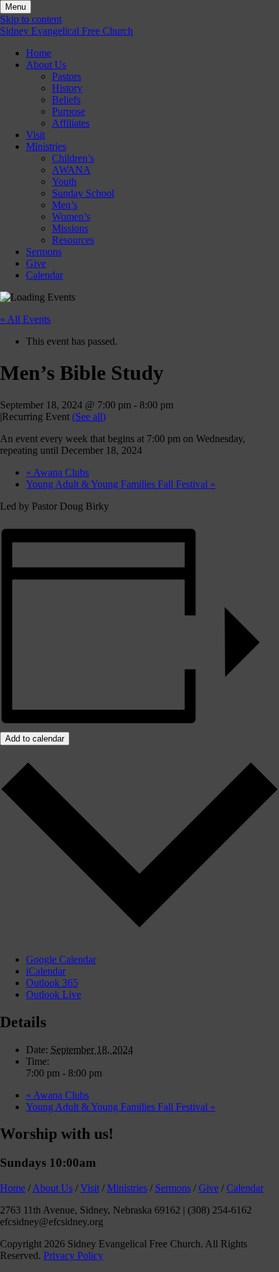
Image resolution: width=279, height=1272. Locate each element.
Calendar (44, 275)
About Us (46, 64)
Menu (15, 7)
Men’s (64, 204)
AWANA (71, 169)
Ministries (46, 146)
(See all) (89, 416)
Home (38, 52)
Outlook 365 (52, 982)
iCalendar (46, 971)
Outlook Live (53, 994)
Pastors (66, 76)
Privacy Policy (73, 1255)
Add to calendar (34, 738)
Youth (64, 181)
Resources (73, 239)
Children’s (73, 158)
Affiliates (71, 123)
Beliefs (66, 99)
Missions (70, 228)
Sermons (44, 251)
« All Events (25, 319)
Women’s (71, 216)
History (67, 88)
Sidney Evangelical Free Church (66, 30)
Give (36, 263)
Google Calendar (61, 959)
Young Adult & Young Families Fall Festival (120, 484)
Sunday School (83, 193)
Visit (35, 134)
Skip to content (31, 19)
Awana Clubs (57, 472)
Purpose (68, 111)
